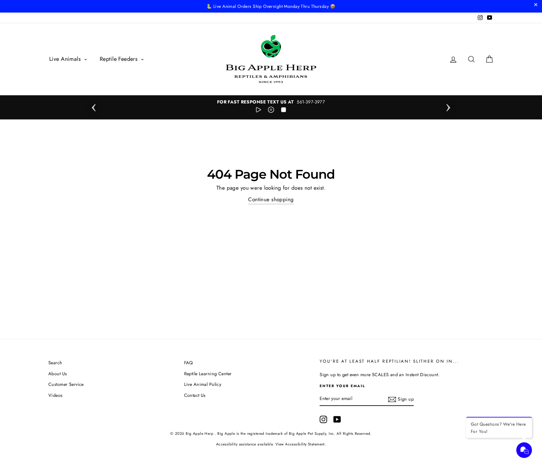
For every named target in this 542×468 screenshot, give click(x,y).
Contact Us (195, 395)
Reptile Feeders (119, 59)
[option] (271, 102)
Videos (55, 395)
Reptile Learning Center (208, 374)
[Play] (258, 111)
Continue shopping (271, 199)
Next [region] (448, 105)
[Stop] (283, 111)
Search (55, 363)
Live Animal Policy (202, 384)
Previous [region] (94, 105)
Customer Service (66, 384)
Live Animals (65, 59)
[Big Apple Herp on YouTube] (337, 419)
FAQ (188, 363)
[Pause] (271, 111)
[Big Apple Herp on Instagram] (323, 419)
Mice (43, 451)
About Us (57, 374)
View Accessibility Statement (300, 444)
